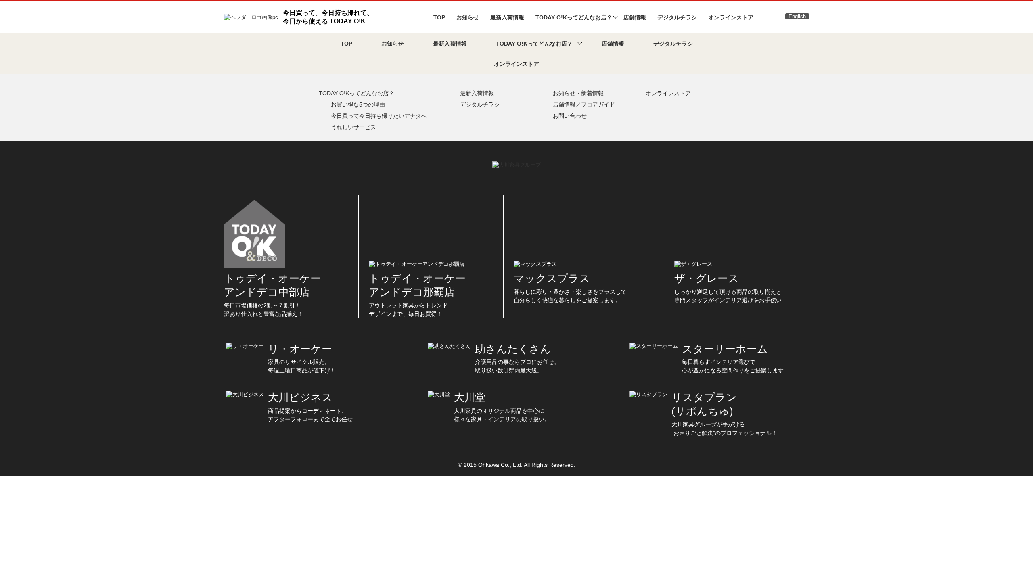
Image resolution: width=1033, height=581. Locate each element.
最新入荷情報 (507, 17)
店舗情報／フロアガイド (584, 104)
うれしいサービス (353, 127)
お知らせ (467, 17)
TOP (439, 17)
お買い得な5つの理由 (358, 104)
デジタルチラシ (677, 17)
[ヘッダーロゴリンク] (251, 17)
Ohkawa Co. (494, 465)
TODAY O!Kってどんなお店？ (356, 93)
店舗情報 (634, 17)
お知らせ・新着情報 (578, 93)
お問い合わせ (570, 116)
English (797, 16)
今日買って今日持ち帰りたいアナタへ (379, 116)
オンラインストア (730, 17)
